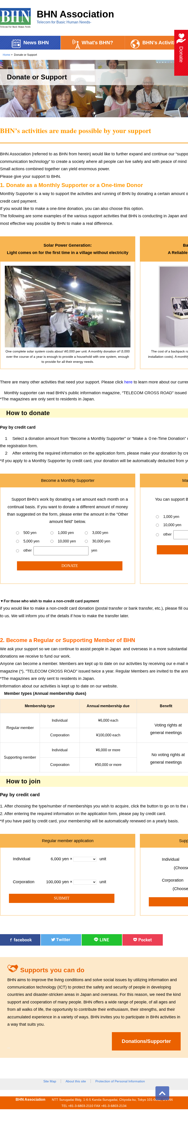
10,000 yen (67, 541)
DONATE (69, 565)
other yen (60, 551)
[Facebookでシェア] (20, 944)
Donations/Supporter (146, 1041)
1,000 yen (66, 533)
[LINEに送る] (102, 944)
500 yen (29, 533)
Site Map (49, 1081)
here (128, 382)
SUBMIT (61, 898)
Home (6, 54)
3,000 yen (100, 533)
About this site (76, 1081)
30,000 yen (101, 541)
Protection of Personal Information (120, 1081)
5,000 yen (31, 541)
